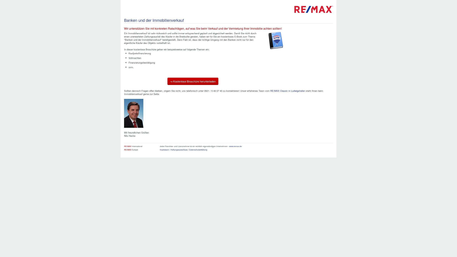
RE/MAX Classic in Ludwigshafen (287, 90)
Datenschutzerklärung (198, 149)
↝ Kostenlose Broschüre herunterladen (193, 81)
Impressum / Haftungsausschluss (173, 149)
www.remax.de (235, 146)
